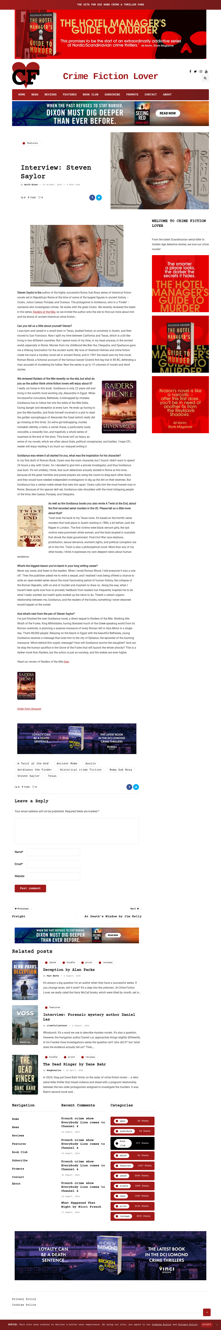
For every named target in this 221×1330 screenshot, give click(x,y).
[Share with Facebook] (92, 198)
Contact (151, 94)
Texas (52, 776)
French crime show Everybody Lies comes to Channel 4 (83, 1122)
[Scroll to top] (207, 1312)
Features (70, 94)
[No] (216, 1325)
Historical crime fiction (81, 769)
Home (21, 94)
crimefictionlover (57, 1026)
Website (19, 876)
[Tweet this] (99, 198)
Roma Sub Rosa (121, 769)
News (34, 94)
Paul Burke (53, 976)
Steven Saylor (28, 776)
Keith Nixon (31, 185)
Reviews (51, 94)
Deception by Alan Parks (69, 970)
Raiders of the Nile (44, 312)
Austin (90, 763)
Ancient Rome (67, 763)
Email (19, 864)
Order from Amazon (29, 708)
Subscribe (112, 94)
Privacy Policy (24, 1299)
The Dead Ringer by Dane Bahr (74, 1064)
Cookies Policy (24, 1304)
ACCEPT (206, 1324)
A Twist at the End (33, 763)
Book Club (90, 94)
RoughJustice (54, 1070)
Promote (132, 94)
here (66, 661)
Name (19, 852)
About (167, 94)
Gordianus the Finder (34, 769)
